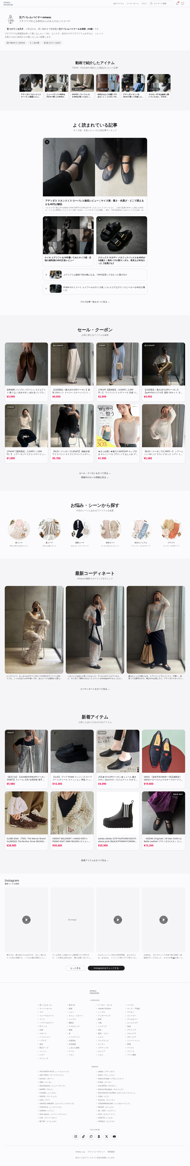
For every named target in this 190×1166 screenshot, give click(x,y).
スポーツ (43, 1033)
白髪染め (72, 1040)
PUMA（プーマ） (105, 1082)
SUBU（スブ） (104, 1096)
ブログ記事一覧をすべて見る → (95, 301)
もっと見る (75, 968)
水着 (41, 1030)
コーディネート (132, 3)
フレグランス (103, 1040)
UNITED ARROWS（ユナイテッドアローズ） (57, 1103)
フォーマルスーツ (46, 1016)
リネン (71, 1055)
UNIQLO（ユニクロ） (106, 1121)
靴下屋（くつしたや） (48, 1121)
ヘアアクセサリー (46, 1023)
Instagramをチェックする (106, 968)
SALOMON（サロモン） (107, 1086)
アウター (130, 1012)
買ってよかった (45, 1005)
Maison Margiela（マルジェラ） (111, 1089)
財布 (100, 1019)
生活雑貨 (72, 1044)
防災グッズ (43, 1048)
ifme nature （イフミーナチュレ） (53, 1114)
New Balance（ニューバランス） (52, 1086)
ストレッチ (43, 1058)
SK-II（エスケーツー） (107, 1114)
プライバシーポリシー (96, 1152)
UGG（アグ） (45, 1100)
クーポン (130, 1005)
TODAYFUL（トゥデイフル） (51, 1107)
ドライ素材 (131, 1055)
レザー (42, 1055)
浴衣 (100, 1030)
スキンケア (131, 1033)
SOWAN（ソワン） (47, 1111)
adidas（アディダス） (107, 1071)
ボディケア (131, 1037)
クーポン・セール (105, 1005)
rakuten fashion (104, 1008)
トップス (101, 1012)
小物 (100, 1023)
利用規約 (111, 1152)
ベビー (71, 1012)
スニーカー (131, 1016)
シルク (100, 1055)
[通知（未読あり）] (177, 3)
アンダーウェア (104, 1016)
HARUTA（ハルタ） (106, 1118)
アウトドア (131, 1030)
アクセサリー (132, 1019)
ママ (41, 1012)
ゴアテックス (103, 1048)
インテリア (102, 1026)
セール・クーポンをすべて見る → (95, 473)
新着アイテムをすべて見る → (95, 860)
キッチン (101, 1044)
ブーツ (42, 1019)
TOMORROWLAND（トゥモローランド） (114, 1103)
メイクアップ (74, 1037)
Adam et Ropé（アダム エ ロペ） (111, 1079)
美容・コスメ (103, 1033)
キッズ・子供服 (133, 1008)
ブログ (144, 3)
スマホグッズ (74, 1026)
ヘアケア (43, 1040)
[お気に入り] (182, 3)
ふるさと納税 (74, 1048)
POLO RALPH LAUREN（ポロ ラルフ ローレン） (117, 1093)
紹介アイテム (118, 3)
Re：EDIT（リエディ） (107, 1111)
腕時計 (71, 1023)
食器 (129, 1026)
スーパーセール (45, 1008)
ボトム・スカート (76, 1016)
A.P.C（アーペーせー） (48, 1118)
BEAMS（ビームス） (106, 1107)
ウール (71, 1051)
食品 (41, 1044)
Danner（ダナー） (47, 1079)
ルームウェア (132, 1023)
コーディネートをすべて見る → (95, 689)
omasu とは (80, 1152)
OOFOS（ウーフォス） (48, 1096)
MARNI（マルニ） (46, 1089)
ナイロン (130, 1048)
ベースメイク (44, 1037)
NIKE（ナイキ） (45, 1082)
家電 (129, 1044)
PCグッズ (43, 1026)
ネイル (100, 1037)
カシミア (101, 1051)
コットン (43, 1051)
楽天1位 (72, 1005)
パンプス (72, 1019)
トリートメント (133, 1040)
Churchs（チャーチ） (106, 1100)
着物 (70, 1030)
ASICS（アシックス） (106, 1075)
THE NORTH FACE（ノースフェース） (54, 1071)
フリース (130, 1051)
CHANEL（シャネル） (48, 1093)
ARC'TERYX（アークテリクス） (52, 1075)
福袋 (70, 1008)
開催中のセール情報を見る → (95, 477)
